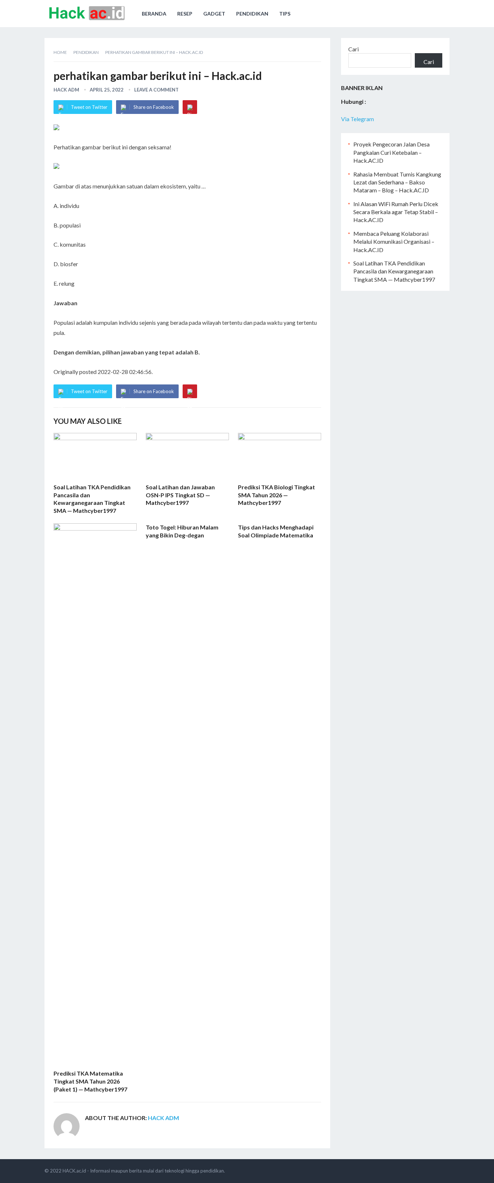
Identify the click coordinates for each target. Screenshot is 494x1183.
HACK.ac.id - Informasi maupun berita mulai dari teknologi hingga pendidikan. (144, 1171)
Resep (184, 13)
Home (60, 52)
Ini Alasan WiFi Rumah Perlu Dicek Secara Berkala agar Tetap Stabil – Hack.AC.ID (395, 212)
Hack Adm (66, 90)
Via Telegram (357, 118)
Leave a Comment (156, 90)
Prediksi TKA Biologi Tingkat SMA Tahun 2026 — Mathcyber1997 (276, 495)
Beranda (154, 13)
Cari (353, 49)
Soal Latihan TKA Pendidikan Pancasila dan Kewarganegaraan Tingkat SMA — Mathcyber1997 (394, 271)
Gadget (214, 13)
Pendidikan (252, 13)
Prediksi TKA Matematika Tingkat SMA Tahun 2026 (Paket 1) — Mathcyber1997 (90, 1081)
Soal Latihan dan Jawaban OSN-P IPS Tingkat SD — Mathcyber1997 (180, 495)
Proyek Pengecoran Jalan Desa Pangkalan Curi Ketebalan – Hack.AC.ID (391, 152)
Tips (284, 13)
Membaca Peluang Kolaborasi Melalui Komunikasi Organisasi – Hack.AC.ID (393, 241)
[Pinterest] (190, 107)
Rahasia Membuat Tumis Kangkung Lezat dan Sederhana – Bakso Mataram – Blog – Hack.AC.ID (397, 182)
